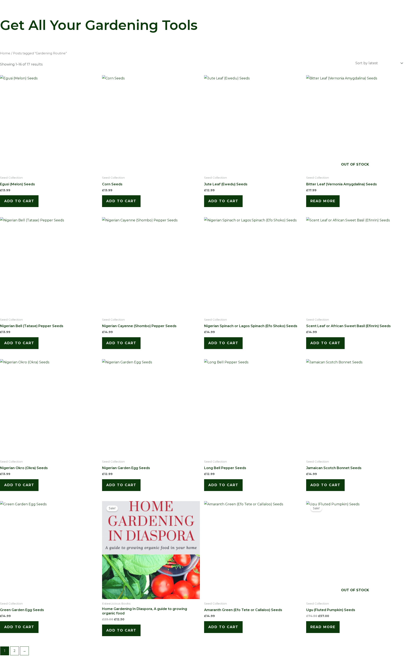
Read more (322, 201)
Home (5, 53)
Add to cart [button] (19, 201)
